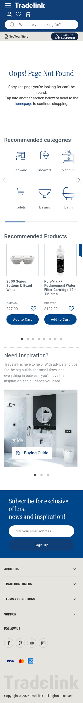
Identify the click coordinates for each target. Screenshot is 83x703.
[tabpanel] (23, 284)
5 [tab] (44, 339)
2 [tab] (28, 339)
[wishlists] (18, 14)
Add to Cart (22, 319)
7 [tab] (55, 339)
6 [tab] (50, 339)
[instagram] (43, 643)
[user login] (9, 14)
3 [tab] (33, 339)
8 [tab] (61, 339)
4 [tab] (39, 339)
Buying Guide (36, 452)
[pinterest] (20, 643)
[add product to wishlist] (30, 308)
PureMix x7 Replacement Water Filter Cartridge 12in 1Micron (60, 287)
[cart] (28, 14)
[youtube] (31, 643)
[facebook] (8, 643)
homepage (23, 103)
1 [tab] (22, 339)
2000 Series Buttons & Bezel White (19, 285)
